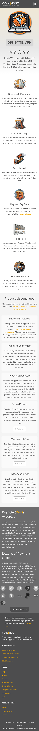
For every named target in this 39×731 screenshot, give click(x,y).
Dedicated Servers (18, 307)
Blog (3, 672)
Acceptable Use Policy (9, 690)
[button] (35, 4)
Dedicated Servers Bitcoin (10, 654)
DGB (19, 512)
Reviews (5, 679)
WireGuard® (25, 329)
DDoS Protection (7, 661)
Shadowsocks (9, 332)
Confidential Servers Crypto (11, 657)
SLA (3, 697)
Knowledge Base (7, 682)
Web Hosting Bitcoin (8, 650)
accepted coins (25, 214)
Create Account (7, 711)
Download (19, 429)
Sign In (4, 707)
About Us (5, 675)
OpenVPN (16, 329)
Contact (4, 715)
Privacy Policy (6, 693)
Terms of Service (7, 686)
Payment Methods (19, 609)
